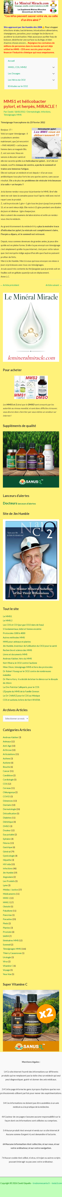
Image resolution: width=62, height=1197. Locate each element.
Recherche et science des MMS (17, 650)
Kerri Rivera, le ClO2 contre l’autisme (20, 663)
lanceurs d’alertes (27, 503)
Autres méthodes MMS (14, 637)
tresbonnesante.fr (41, 1183)
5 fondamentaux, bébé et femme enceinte (22, 629)
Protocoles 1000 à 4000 (14, 633)
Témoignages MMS (13, 115)
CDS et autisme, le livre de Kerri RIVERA (21, 700)
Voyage (6, 970)
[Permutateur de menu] (53, 67)
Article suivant (54, 285)
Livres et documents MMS (15, 654)
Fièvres (6, 843)
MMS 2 (6, 902)
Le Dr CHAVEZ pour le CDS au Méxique (21, 695)
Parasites (7, 919)
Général (6, 851)
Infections (45, 111)
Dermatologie (33, 111)
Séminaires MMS (11, 940)
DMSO (6, 826)
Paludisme (7, 911)
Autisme (7, 763)
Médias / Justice (10, 889)
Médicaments (9, 894)
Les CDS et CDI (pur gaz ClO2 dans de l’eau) (23, 625)
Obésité (6, 906)
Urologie (7, 957)
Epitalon (7, 839)
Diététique (8, 822)
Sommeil (7, 944)
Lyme (5, 885)
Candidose (8, 775)
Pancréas (7, 915)
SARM (6, 936)
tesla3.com (57, 1183)
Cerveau (7, 788)
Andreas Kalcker (10, 737)
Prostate (7, 932)
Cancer (6, 771)
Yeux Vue (7, 974)
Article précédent (9, 285)
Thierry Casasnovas (12, 953)
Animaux (7, 741)
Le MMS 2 (7, 620)
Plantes (6, 928)
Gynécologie (9, 856)
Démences (8, 801)
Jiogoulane (8, 877)
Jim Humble (8, 872)
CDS (5, 784)
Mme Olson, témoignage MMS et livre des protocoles (28, 667)
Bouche (6, 767)
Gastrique (7, 847)
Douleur (7, 830)
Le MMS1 (7, 616)
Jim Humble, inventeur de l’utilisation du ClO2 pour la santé (30, 646)
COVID (6, 796)
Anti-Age (7, 746)
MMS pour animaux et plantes (17, 641)
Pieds (5, 923)
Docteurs (10, 503)
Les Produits (9, 881)
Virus (5, 961)
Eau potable (8, 834)
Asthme (6, 758)
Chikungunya (9, 792)
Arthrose (7, 750)
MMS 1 (6, 898)
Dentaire (7, 805)
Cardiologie (8, 779)
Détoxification (9, 813)
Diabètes (7, 817)
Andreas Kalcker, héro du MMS (17, 658)
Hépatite (7, 860)
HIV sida (7, 864)
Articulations (9, 754)
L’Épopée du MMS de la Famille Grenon (21, 691)
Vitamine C (8, 966)
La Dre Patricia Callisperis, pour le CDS (21, 687)
